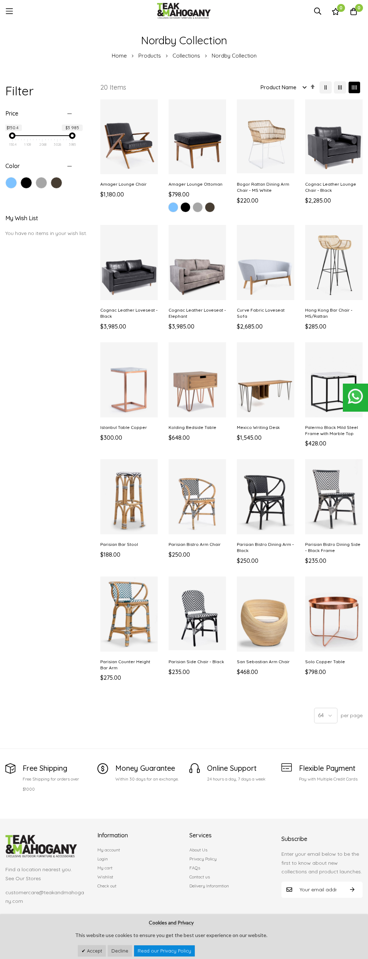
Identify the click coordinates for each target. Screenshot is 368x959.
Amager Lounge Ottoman (195, 184)
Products (150, 55)
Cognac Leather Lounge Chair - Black (330, 187)
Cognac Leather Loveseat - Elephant (197, 313)
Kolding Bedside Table (192, 427)
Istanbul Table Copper (123, 427)
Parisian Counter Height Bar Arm (125, 664)
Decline (119, 951)
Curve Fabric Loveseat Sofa (261, 313)
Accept (94, 951)
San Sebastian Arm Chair (263, 661)
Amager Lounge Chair (123, 184)
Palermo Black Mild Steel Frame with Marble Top (331, 430)
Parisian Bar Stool (119, 544)
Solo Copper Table (325, 661)
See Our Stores (23, 878)
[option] (173, 207)
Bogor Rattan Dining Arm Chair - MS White (263, 187)
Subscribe (352, 890)
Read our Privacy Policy (164, 951)
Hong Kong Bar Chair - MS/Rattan (329, 313)
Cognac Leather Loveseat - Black (129, 313)
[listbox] (197, 208)
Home (120, 55)
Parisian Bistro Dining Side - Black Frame (332, 547)
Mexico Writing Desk (258, 427)
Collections (187, 55)
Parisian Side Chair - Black (196, 661)
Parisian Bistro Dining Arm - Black (265, 547)
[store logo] (184, 11)
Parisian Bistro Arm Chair (195, 544)
